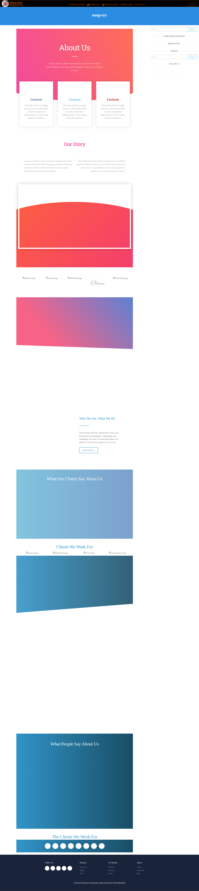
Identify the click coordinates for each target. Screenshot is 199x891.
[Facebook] (161, 71)
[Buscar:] (174, 29)
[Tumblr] (180, 71)
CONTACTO (140, 4)
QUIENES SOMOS (77, 4)
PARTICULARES (111, 4)
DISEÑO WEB (127, 4)
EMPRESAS (94, 4)
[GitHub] (174, 71)
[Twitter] (154, 71)
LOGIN (192, 4)
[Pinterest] (167, 71)
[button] (20, 282)
